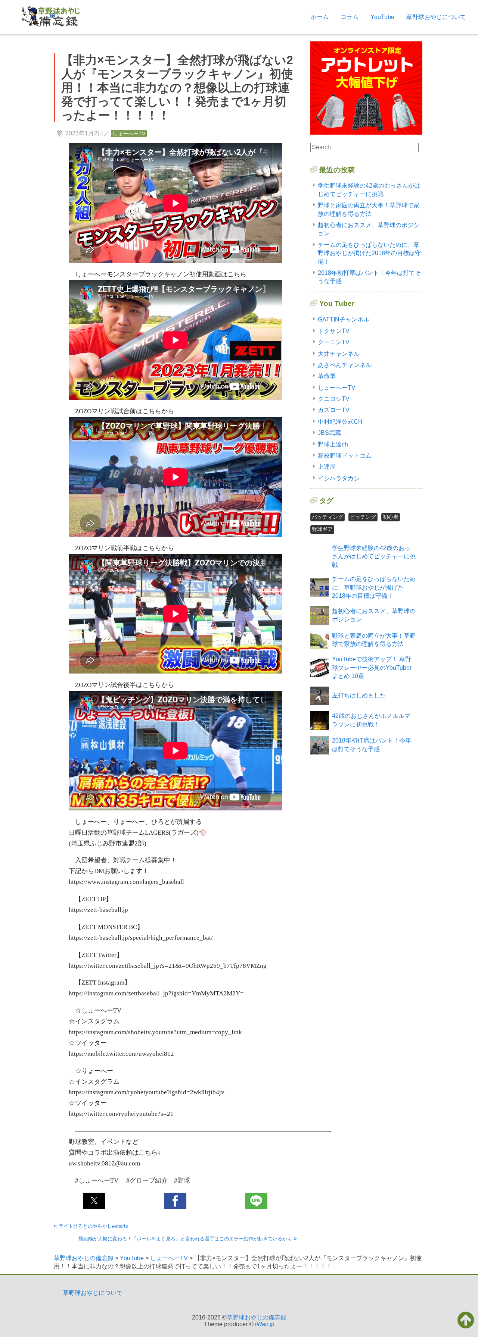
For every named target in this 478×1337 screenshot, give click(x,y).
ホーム (320, 17)
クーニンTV (334, 342)
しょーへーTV (128, 133)
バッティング (327, 517)
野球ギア (322, 529)
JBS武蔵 (329, 433)
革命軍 (327, 376)
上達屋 (327, 467)
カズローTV (334, 410)
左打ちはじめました (359, 695)
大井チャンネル (339, 354)
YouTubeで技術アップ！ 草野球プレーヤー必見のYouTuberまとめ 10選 (372, 667)
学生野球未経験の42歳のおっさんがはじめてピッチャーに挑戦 (374, 556)
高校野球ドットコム (345, 455)
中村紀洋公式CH (340, 421)
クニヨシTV (334, 399)
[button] (94, 1201)
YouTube (382, 17)
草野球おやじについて (436, 17)
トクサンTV (334, 331)
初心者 (390, 517)
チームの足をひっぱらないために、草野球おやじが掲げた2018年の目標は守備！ (369, 253)
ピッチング (363, 517)
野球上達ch (333, 444)
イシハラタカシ (339, 478)
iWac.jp (264, 1324)
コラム (349, 17)
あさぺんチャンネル (345, 365)
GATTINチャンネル (343, 319)
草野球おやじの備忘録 (256, 1317)
